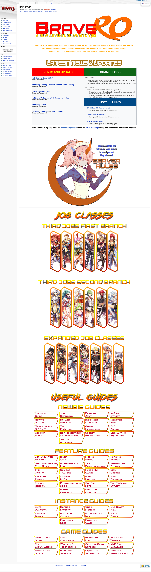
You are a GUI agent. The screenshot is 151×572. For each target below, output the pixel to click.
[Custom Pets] (96, 484)
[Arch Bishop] (112, 251)
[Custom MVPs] (71, 478)
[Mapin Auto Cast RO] (122, 552)
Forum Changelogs (68, 128)
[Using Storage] (71, 552)
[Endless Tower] (46, 515)
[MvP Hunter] (96, 478)
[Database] (96, 421)
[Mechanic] (89, 251)
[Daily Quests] (71, 458)
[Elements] (71, 427)
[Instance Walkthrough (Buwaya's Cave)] (96, 521)
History (50, 3)
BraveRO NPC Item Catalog (96, 115)
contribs (53, 9)
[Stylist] (122, 414)
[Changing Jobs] (71, 414)
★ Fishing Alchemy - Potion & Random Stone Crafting (53, 85)
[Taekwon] (49, 363)
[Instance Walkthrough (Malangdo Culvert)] (71, 515)
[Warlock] (66, 251)
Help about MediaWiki (8, 60)
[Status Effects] (71, 440)
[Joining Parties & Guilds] (46, 552)
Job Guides (6, 24)
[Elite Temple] (46, 478)
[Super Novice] (107, 363)
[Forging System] (122, 458)
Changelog (6, 35)
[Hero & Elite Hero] (46, 465)
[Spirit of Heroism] (46, 484)
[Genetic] (89, 307)
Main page (23, 3)
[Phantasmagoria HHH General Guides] (71, 484)
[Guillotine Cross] (101, 251)
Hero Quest (6, 28)
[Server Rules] (84, 172)
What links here (7, 65)
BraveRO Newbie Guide (95, 121)
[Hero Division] (122, 478)
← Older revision (27, 11)
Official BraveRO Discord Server (98, 108)
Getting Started (7, 22)
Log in (147, 0)
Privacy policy (59, 565)
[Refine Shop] (71, 434)
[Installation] (46, 539)
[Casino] (46, 471)
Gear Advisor (6, 26)
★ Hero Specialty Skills (41, 91)
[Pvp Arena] (122, 427)
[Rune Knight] (55, 251)
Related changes (7, 67)
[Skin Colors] (122, 471)
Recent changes (7, 56)
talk (49, 9)
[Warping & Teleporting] (71, 545)
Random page (6, 58)
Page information (7, 75)
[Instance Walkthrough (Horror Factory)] (71, 508)
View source (42, 3)
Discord (5, 37)
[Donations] (46, 421)
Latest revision (36, 11)
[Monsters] (122, 421)
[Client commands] (71, 539)
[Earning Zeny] (96, 414)
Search (3, 46)
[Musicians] (78, 307)
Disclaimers (83, 565)
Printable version (7, 71)
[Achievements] (71, 465)
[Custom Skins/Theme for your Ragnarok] (122, 539)
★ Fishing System (39, 104)
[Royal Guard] (55, 307)
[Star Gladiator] (72, 363)
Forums (5, 39)
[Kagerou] (84, 363)
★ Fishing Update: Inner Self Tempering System (50, 98)
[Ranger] (78, 251)
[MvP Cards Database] (122, 545)
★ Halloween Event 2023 (41, 78)
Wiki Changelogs (92, 128)
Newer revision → (49, 11)
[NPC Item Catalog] (96, 491)
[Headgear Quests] (96, 427)
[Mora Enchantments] (122, 434)
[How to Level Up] (46, 414)
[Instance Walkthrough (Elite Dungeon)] (46, 508)
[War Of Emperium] (71, 491)
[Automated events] (122, 465)
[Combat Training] (71, 471)
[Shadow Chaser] (101, 307)
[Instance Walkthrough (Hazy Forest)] (122, 515)
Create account (140, 0)
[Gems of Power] (46, 434)
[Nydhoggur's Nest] (96, 515)
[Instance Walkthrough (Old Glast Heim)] (122, 508)
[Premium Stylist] (122, 484)
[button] (145, 4)
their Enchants (57, 111)
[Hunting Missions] (46, 458)
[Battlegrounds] (96, 465)
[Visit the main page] (8, 8)
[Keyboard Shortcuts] (96, 552)
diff (21, 11)
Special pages (6, 69)
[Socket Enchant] (96, 434)
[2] (84, 281)
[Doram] (118, 363)
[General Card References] (96, 545)
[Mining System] (96, 458)
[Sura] (112, 307)
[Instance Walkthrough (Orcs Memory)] (96, 508)
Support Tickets (7, 43)
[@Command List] (96, 539)
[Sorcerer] (66, 307)
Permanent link (7, 73)
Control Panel (6, 41)
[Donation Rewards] (71, 421)
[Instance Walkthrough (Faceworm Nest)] (71, 521)
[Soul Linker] (61, 363)
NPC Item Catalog (7, 30)
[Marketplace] (46, 427)
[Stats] (46, 545)
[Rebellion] (95, 363)
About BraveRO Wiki (71, 565)
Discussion (31, 3)
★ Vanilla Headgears (40, 111)
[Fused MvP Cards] (96, 471)
